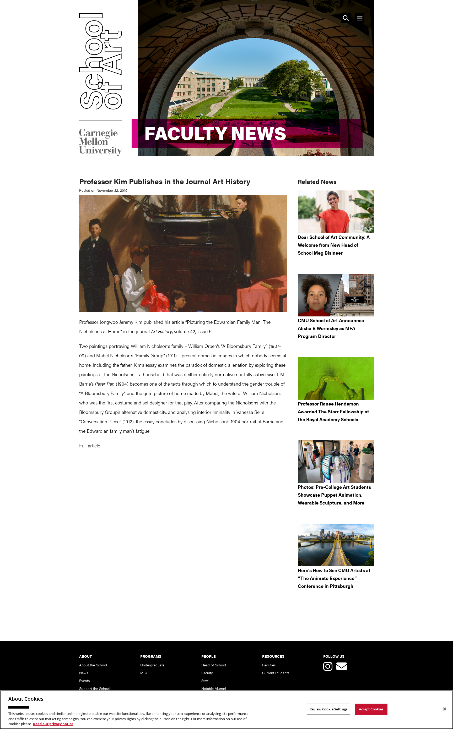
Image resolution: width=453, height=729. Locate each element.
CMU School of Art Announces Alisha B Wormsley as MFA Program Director (331, 328)
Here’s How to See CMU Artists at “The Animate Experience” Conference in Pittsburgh (334, 578)
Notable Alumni (213, 688)
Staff (204, 680)
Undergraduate (152, 664)
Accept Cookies (371, 709)
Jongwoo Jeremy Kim (121, 322)
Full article (89, 445)
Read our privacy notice (53, 723)
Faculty (207, 672)
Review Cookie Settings (328, 709)
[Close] (444, 709)
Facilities (269, 664)
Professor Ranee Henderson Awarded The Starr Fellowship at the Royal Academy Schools (333, 411)
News (83, 672)
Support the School (94, 688)
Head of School (213, 664)
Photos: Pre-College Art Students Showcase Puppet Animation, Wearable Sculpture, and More (334, 495)
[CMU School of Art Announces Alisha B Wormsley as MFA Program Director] (336, 295)
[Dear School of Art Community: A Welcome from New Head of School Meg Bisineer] (336, 211)
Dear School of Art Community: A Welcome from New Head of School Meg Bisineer (334, 245)
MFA (144, 672)
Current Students (275, 672)
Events (84, 680)
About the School (93, 664)
